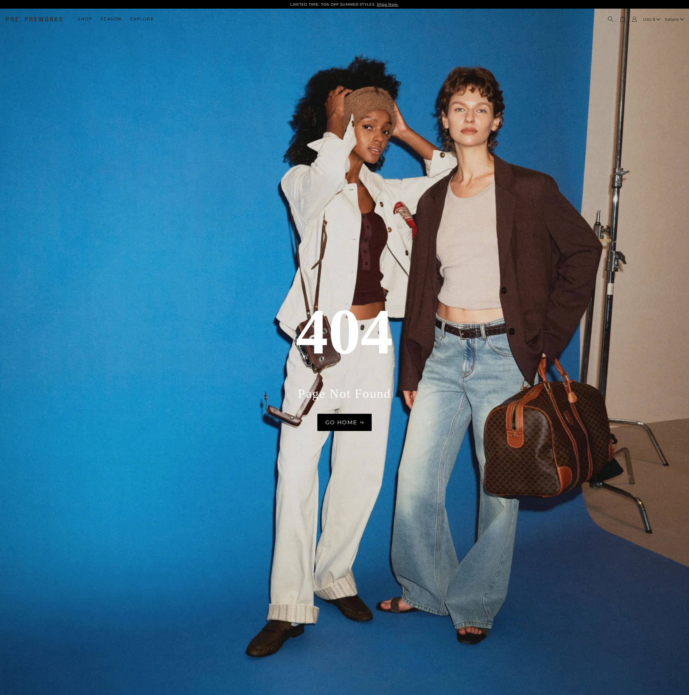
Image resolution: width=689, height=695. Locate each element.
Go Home (341, 422)
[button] (610, 19)
